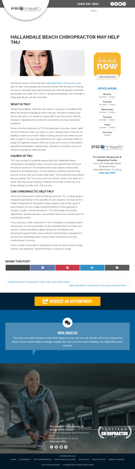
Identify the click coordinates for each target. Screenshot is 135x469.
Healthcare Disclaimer (65, 459)
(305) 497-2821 (88, 4)
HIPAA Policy (84, 459)
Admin (13, 459)
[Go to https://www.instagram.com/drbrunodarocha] (124, 4)
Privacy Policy (99, 459)
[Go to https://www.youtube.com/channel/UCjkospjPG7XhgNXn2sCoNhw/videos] (120, 4)
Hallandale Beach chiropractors (61, 83)
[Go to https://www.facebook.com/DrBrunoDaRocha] (112, 4)
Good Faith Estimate (51, 465)
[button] (67, 301)
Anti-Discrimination (43, 459)
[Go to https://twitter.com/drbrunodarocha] (116, 4)
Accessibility (25, 459)
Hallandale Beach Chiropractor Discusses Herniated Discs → (99, 285)
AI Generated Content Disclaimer (78, 465)
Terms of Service (116, 459)
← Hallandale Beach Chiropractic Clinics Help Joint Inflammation (37, 282)
